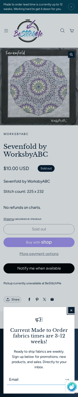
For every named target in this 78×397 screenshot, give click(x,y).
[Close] (71, 310)
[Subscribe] (67, 379)
